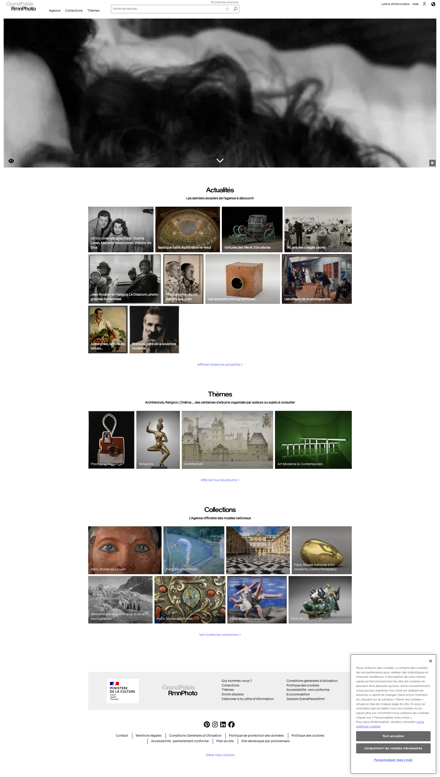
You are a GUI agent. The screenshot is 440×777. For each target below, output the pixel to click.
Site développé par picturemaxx (265, 741)
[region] (393, 714)
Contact (122, 735)
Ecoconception (298, 694)
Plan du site (225, 741)
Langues (433, 4)
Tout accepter (393, 736)
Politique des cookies (302, 685)
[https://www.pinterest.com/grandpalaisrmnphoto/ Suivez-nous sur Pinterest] (207, 726)
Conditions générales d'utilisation (312, 681)
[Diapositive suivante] (430, 93)
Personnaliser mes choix (393, 759)
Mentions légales (149, 735)
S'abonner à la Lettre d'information (248, 699)
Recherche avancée (225, 2)
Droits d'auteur (233, 694)
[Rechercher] (235, 9)
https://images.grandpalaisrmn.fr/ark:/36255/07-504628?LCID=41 (8, 161)
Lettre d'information (396, 4)
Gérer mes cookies (220, 755)
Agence (54, 10)
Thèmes (93, 10)
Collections (74, 10)
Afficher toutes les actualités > (220, 364)
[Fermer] (431, 661)
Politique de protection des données (256, 735)
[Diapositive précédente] (10, 93)
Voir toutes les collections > (220, 635)
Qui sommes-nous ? (237, 681)
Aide (415, 4)
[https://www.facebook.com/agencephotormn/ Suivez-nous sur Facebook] (231, 726)
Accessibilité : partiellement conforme (180, 741)
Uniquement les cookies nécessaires (393, 748)
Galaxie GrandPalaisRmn (305, 699)
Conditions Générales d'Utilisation (195, 735)
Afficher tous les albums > (220, 480)
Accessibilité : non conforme (308, 690)
